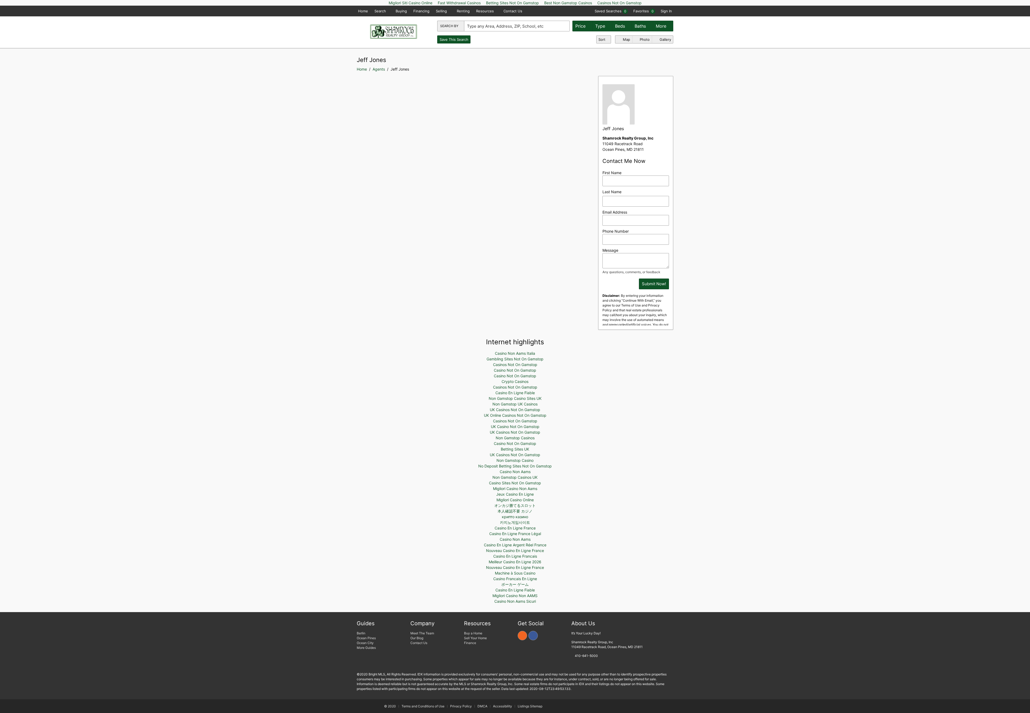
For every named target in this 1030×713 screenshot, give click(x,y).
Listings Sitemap (530, 706)
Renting (463, 11)
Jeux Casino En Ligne (515, 494)
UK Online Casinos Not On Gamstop (515, 415)
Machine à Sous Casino (515, 573)
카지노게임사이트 (515, 522)
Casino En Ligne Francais (515, 556)
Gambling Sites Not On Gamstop (515, 359)
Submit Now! (654, 283)
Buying (401, 11)
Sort (602, 39)
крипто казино (515, 516)
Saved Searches (610, 11)
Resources (485, 11)
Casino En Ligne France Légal (515, 533)
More (662, 26)
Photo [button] (644, 39)
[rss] (522, 635)
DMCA (482, 706)
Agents (379, 69)
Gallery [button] (665, 39)
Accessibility (502, 706)
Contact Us (512, 11)
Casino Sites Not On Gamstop (515, 483)
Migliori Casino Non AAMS (515, 595)
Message (610, 250)
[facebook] (533, 635)
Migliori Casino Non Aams (515, 488)
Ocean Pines (366, 638)
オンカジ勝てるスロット (515, 505)
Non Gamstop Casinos (515, 438)
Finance (470, 643)
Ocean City (365, 643)
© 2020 (389, 706)
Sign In (666, 11)
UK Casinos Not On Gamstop (515, 409)
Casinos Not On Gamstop (515, 364)
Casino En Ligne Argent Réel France (515, 545)
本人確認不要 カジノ (515, 511)
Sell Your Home (475, 638)
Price (581, 26)
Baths (641, 26)
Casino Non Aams (515, 471)
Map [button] (626, 39)
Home (363, 11)
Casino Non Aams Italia (515, 353)
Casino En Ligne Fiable (515, 392)
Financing (421, 11)
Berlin (361, 633)
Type (600, 26)
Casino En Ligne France (515, 528)
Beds (620, 26)
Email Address (614, 212)
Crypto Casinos (515, 381)
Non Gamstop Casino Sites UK (515, 398)
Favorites (643, 11)
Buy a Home (473, 633)
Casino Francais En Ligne (515, 578)
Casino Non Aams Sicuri (515, 601)
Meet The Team (422, 633)
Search (380, 11)
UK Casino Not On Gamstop (515, 426)
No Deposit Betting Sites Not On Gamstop (515, 466)
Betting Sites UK (515, 449)
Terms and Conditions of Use (423, 706)
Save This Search (454, 39)
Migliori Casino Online (515, 500)
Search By (449, 26)
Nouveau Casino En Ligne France (515, 550)
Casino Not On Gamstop (515, 370)
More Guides (367, 648)
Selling (442, 11)
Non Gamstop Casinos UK (515, 477)
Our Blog (416, 638)
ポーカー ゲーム (515, 584)
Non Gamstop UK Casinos (515, 404)
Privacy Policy (461, 706)
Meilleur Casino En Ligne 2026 (515, 562)
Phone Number (615, 231)
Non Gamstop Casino (515, 460)
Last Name (611, 191)
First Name (611, 172)
